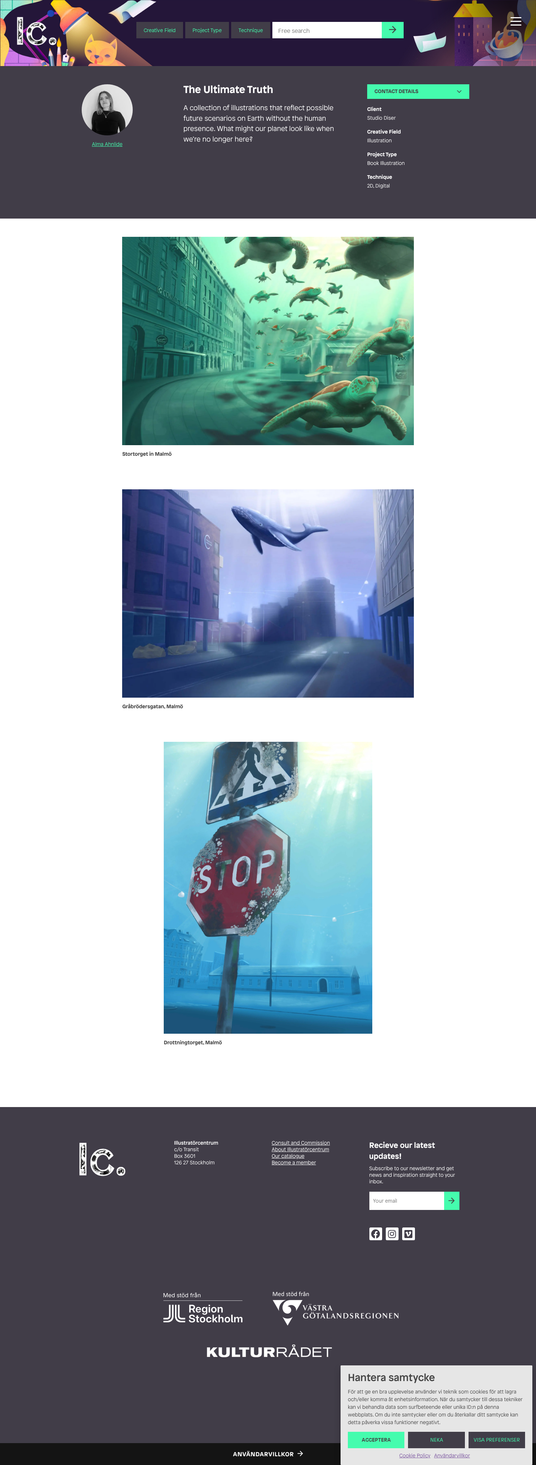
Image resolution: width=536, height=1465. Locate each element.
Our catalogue (288, 1156)
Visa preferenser (497, 1440)
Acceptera (376, 1440)
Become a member (294, 1162)
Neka (436, 1440)
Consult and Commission (301, 1143)
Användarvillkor (452, 1455)
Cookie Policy (414, 1455)
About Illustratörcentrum (300, 1149)
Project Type (207, 30)
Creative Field (160, 30)
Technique (250, 30)
